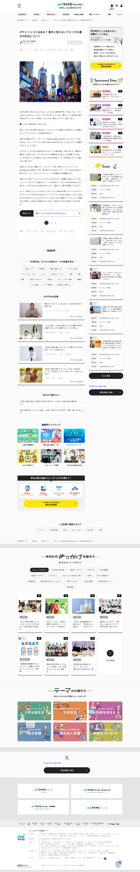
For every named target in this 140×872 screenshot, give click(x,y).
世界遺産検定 (79, 843)
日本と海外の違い (51, 49)
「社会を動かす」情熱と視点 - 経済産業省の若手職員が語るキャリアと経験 (112, 138)
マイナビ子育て (101, 843)
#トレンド (41, 530)
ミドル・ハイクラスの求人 (104, 833)
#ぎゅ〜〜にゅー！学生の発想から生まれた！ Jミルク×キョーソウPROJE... (56, 624)
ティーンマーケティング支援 (95, 842)
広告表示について (50, 824)
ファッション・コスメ (29, 274)
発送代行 (66, 857)
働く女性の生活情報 (46, 843)
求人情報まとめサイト (46, 842)
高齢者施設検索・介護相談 (70, 847)
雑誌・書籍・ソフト (58, 843)
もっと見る (106, 376)
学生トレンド (45, 20)
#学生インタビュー (73, 581)
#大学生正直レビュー (105, 581)
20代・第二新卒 (66, 851)
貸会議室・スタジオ (76, 857)
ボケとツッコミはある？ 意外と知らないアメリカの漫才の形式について (73, 20)
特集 (109, 14)
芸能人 (72, 49)
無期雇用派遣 (111, 852)
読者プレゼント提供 (58, 824)
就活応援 (66, 14)
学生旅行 (42, 269)
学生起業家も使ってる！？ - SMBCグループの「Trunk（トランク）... (111, 97)
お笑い (36, 49)
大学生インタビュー (35, 279)
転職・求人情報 (84, 833)
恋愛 (70, 274)
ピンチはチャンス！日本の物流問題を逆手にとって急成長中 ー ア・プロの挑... (112, 110)
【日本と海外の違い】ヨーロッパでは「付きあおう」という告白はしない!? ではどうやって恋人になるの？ (63, 371)
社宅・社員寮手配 (87, 857)
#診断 (89, 575)
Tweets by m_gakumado (97, 386)
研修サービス (44, 857)
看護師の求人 (71, 852)
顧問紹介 (55, 852)
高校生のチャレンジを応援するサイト (75, 842)
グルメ (44, 274)
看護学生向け (63, 833)
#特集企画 (31, 581)
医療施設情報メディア (82, 846)
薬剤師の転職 (63, 852)
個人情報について (35, 824)
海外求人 (92, 833)
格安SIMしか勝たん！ (64, 285)
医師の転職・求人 (92, 852)
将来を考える (51, 14)
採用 (65, 865)
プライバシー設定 (78, 824)
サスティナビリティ (57, 865)
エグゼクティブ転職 (94, 851)
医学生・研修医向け (73, 833)
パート (42, 835)
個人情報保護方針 (81, 865)
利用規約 (29, 824)
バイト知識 (34, 285)
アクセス (49, 865)
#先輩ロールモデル (37, 575)
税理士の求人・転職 (46, 852)
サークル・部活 (72, 269)
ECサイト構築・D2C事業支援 (48, 846)
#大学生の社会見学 (58, 570)
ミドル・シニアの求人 (51, 835)
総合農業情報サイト (90, 843)
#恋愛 (67, 332)
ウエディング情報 (69, 843)
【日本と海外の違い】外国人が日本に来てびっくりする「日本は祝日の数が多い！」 (48, 403)
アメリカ (28, 49)
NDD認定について (86, 824)
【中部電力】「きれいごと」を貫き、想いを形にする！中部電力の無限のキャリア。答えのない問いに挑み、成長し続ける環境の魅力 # (112, 210)
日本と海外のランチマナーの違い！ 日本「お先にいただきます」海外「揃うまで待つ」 (50, 411)
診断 (79, 274)
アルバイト (115, 833)
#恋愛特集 (70, 587)
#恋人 (53, 378)
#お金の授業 (89, 581)
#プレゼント (53, 575)
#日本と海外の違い (51, 332)
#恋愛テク (61, 378)
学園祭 (79, 279)
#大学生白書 (54, 530)
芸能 (60, 49)
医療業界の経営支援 (53, 855)
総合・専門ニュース (59, 842)
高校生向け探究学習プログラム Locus (61, 838)
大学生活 (36, 14)
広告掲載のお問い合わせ (68, 824)
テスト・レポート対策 (64, 279)
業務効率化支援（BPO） (56, 857)
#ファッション (76, 530)
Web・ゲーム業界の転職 (53, 851)
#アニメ (48, 310)
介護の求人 (43, 855)
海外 (42, 49)
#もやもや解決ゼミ (103, 575)
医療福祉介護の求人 (106, 835)
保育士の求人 (102, 852)
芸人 (66, 49)
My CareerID (71, 846)
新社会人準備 (79, 14)
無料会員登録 (51, 504)
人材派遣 (43, 851)
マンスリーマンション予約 (112, 846)
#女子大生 (90, 530)
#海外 (67, 310)
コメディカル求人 (81, 852)
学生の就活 (43, 833)
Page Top (114, 824)
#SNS (100, 530)
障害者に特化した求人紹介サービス (69, 835)
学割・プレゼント (94, 14)
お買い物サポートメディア (97, 846)
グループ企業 (71, 865)
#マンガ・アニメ (57, 310)
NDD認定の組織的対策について (97, 824)
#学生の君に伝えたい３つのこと (50, 581)
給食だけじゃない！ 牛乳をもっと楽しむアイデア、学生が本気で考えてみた (110, 624)
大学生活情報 (107, 842)
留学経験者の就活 (52, 833)
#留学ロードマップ (76, 570)
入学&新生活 (22, 14)
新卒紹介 (74, 851)
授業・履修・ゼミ (56, 269)
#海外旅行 (68, 354)
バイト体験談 (48, 285)
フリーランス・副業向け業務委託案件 (89, 835)
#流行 (65, 530)
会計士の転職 (105, 851)
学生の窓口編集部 (29, 41)
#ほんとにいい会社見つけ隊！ (72, 575)
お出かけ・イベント (57, 274)
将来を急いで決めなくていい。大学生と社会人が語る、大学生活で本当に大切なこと (112, 124)
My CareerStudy (62, 846)
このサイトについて (22, 824)
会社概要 (43, 865)
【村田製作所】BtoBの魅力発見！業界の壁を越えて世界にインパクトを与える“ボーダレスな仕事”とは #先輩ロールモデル (112, 345)
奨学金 (50, 279)
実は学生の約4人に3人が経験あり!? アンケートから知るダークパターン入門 (111, 152)
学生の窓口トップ (22, 20)
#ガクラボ (91, 570)
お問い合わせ (42, 824)
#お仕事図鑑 (104, 570)
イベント (119, 14)
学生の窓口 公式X (106, 392)
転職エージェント (82, 851)
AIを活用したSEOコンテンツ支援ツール (51, 847)
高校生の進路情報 (45, 838)
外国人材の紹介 (65, 855)
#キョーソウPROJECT (39, 570)
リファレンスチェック (99, 857)
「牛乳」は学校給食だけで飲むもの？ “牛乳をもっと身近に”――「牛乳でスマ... (83, 624)
